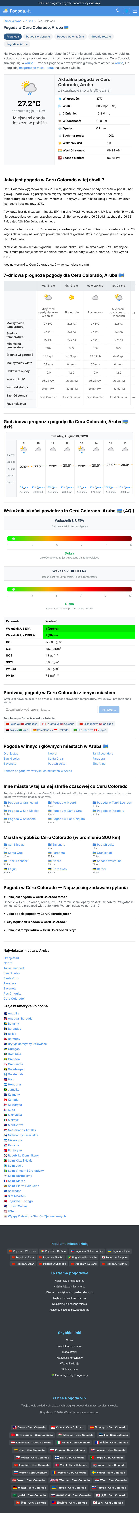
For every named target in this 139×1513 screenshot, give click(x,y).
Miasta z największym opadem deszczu (69, 1292)
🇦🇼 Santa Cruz (13, 854)
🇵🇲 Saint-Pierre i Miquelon (21, 1186)
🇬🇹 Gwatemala (13, 1074)
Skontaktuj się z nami (69, 1346)
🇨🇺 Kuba (9, 1110)
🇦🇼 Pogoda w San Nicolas (21, 812)
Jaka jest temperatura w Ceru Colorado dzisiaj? (41, 930)
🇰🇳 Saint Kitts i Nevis (18, 1160)
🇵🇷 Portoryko (13, 1150)
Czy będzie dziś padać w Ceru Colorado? (37, 922)
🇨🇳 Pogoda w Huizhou (114, 1263)
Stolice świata (69, 1369)
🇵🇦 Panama (11, 1145)
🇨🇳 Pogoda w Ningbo (51, 1257)
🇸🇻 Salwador (12, 1191)
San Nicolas (12, 758)
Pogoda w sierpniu (38, 36)
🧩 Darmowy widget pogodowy (69, 1375)
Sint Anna (99, 763)
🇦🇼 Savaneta (56, 846)
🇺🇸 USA (9, 1211)
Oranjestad (11, 753)
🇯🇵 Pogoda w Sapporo (115, 1257)
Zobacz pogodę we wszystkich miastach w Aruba (38, 771)
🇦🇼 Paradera (56, 854)
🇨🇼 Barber (99, 870)
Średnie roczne (101, 36)
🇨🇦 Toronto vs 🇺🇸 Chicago (58, 723)
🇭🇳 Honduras (13, 1084)
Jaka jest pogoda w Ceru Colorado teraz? (37, 897)
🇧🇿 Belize (10, 1033)
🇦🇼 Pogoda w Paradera (108, 812)
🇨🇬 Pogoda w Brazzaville (82, 1257)
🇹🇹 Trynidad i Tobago (18, 1201)
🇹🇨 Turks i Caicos (16, 1206)
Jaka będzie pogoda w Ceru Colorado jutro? (39, 914)
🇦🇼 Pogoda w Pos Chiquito (66, 820)
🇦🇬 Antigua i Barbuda (18, 1018)
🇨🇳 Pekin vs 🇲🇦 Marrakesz (21, 723)
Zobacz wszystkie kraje (87, 3)
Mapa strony (69, 1351)
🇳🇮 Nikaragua (13, 1140)
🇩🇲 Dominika (12, 1054)
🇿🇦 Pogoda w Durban (53, 1251)
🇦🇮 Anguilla (11, 1013)
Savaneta (10, 763)
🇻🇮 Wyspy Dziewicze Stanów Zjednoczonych (35, 1216)
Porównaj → (109, 709)
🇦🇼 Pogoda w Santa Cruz (65, 812)
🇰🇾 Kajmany (12, 1094)
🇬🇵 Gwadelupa (14, 1069)
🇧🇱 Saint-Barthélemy (18, 1176)
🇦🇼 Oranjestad (102, 854)
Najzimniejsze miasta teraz (70, 1286)
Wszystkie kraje (69, 1363)
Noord (52, 753)
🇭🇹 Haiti (9, 1079)
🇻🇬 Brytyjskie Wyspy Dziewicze (25, 1044)
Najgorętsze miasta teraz (69, 1280)
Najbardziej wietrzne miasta (69, 1298)
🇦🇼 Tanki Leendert (16, 862)
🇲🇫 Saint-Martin (14, 1181)
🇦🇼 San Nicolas (14, 846)
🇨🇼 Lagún (10, 870)
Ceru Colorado (14, 998)
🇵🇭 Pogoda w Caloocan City (87, 1251)
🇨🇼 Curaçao (12, 1049)
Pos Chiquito (57, 763)
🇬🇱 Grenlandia (13, 1064)
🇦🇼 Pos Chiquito (103, 846)
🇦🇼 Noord (54, 862)
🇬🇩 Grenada (12, 1059)
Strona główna (12, 20)
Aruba (29, 20)
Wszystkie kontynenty (69, 1357)
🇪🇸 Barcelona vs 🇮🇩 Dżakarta (50, 730)
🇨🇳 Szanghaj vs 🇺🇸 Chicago (96, 723)
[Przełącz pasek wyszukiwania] (118, 11)
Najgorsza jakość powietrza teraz (69, 1309)
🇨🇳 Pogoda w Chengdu (52, 1263)
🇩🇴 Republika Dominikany (21, 1155)
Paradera (98, 758)
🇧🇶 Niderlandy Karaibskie (21, 1135)
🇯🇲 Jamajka (11, 1089)
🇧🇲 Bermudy (12, 1039)
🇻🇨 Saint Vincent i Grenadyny (24, 1170)
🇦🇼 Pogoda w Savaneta (20, 820)
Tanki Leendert (102, 753)
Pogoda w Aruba (17, 44)
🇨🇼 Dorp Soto (57, 870)
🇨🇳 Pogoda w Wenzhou (22, 1251)
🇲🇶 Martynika (13, 1115)
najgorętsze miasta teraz (36, 68)
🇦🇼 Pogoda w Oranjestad (21, 804)
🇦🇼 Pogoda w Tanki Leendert (112, 804)
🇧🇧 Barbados (12, 1028)
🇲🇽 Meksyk (11, 1120)
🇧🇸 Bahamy (11, 1023)
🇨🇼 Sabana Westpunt (106, 862)
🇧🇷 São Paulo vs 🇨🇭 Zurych (89, 730)
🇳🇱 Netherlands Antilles (20, 1130)
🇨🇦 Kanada (11, 1099)
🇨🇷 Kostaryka (13, 1104)
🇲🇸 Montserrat (13, 1125)
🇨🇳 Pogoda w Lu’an (23, 1263)
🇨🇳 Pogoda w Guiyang (84, 1263)
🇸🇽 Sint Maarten (15, 1196)
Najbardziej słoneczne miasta (69, 1303)
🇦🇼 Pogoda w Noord (62, 804)
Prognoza (13, 36)
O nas (69, 1340)
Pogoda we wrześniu (70, 36)
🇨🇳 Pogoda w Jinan (23, 1257)
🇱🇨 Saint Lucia (13, 1165)
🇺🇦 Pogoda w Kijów (119, 1251)
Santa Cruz (55, 758)
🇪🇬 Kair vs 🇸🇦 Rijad (17, 730)
